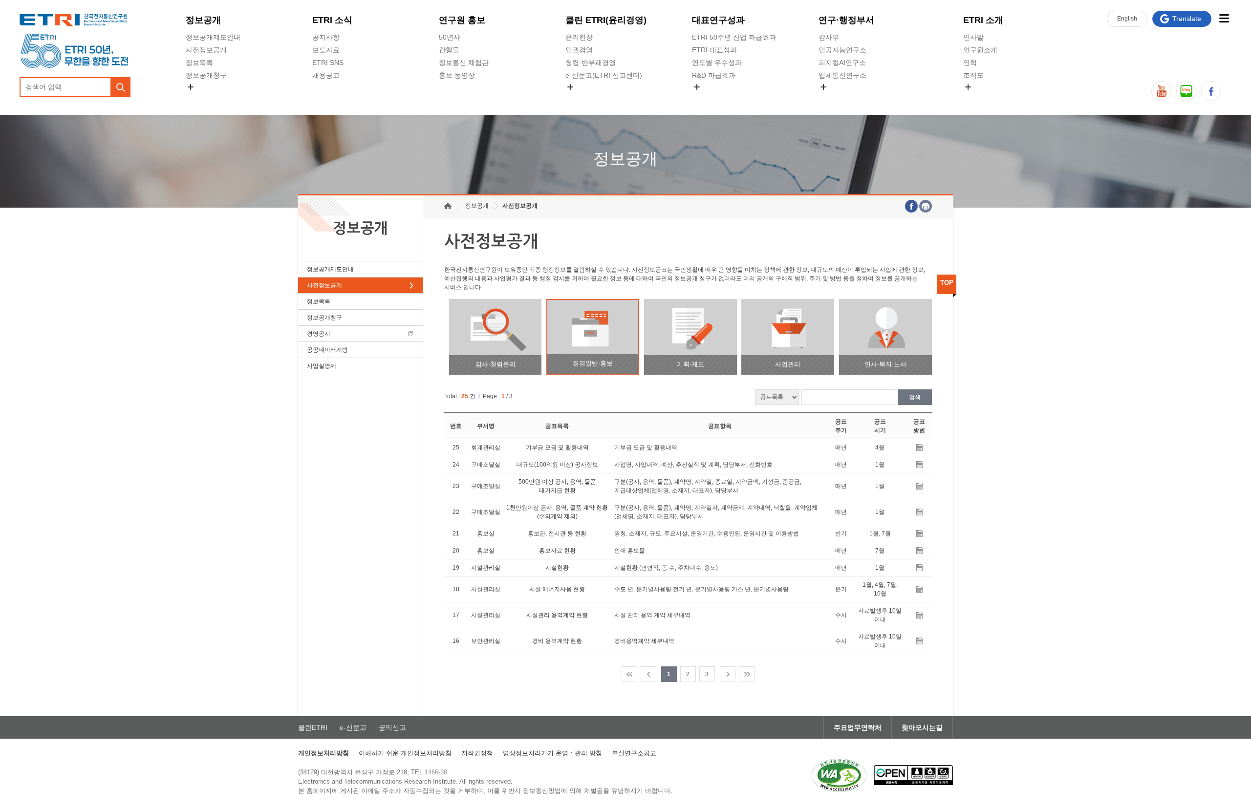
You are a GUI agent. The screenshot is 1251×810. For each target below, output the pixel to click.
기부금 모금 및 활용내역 (557, 447)
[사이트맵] (1223, 18)
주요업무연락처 (858, 727)
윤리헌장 (579, 37)
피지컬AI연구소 (842, 62)
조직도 (973, 75)
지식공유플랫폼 (716, 98)
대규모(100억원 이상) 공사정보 (557, 464)
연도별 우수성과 (717, 62)
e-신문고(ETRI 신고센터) (603, 75)
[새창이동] (839, 775)
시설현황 (557, 567)
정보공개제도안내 (213, 37)
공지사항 (326, 37)
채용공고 (326, 75)
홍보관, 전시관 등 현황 (557, 533)
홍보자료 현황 (557, 550)
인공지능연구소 (842, 50)
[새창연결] (911, 206)
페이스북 (1211, 91)
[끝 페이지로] (747, 674)
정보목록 (199, 62)
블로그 (1186, 91)
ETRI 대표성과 (714, 50)
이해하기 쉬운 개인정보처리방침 (405, 753)
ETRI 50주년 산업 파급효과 (734, 37)
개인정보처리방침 (323, 753)
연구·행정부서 (846, 20)
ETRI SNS (328, 62)
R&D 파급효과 (713, 75)
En (1127, 18)
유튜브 (1161, 91)
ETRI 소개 (983, 20)
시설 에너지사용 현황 (557, 589)
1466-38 (436, 772)
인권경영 (579, 50)
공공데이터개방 (327, 349)
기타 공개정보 (984, 98)
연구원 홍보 (462, 20)
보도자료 (326, 50)
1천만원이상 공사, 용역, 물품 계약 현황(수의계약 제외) (557, 512)
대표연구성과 (718, 20)
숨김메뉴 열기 (190, 87)
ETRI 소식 (332, 20)
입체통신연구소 (842, 75)
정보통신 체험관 (464, 62)
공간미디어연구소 (846, 98)
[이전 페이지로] (648, 674)
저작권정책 (477, 753)
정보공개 (203, 20)
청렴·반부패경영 (590, 62)
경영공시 (199, 98)
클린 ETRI (606, 20)
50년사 (449, 37)
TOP (946, 282)
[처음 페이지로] (629, 674)
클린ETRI (312, 727)
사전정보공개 (206, 50)
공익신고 (579, 98)
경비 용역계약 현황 (557, 641)
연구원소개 (980, 50)
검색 (915, 397)
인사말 (973, 37)
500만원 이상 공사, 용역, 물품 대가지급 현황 (557, 486)
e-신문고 (353, 727)
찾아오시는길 (922, 727)
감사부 (829, 37)
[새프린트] (925, 206)
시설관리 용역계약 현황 (557, 615)
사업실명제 (321, 365)
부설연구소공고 (634, 753)
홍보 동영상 (457, 75)
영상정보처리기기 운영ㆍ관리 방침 (552, 753)
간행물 (449, 50)
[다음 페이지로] (727, 674)
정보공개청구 (206, 75)
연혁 (970, 62)
